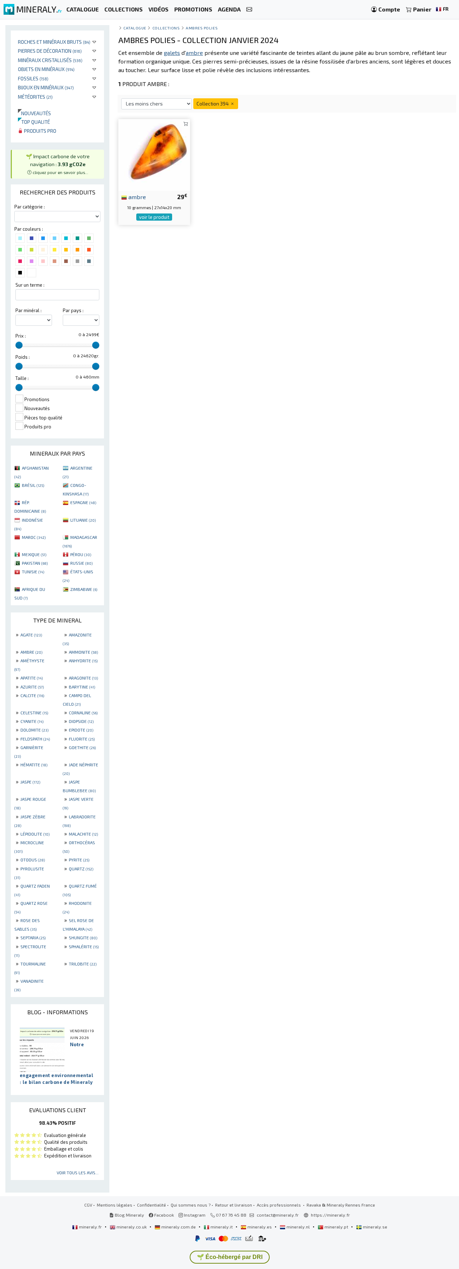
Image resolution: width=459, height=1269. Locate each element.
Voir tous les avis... (78, 1172)
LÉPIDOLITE (34, 833)
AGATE (31, 634)
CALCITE (32, 695)
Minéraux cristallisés (50, 60)
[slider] (19, 345)
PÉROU (80, 554)
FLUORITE (82, 738)
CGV (88, 1204)
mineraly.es (259, 1226)
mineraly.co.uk (131, 1226)
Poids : (22, 357)
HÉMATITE (33, 764)
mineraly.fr (90, 1226)
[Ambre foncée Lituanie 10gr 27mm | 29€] (154, 154)
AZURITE (32, 686)
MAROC (34, 537)
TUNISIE (33, 571)
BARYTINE (82, 686)
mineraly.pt (336, 1226)
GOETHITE (82, 747)
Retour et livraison (233, 1204)
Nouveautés (34, 113)
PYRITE (79, 859)
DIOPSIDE (81, 721)
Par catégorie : (29, 207)
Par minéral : (28, 310)
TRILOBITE (82, 963)
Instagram (194, 1214)
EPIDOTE (81, 729)
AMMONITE (83, 651)
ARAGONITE (83, 677)
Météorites (35, 97)
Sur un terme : (29, 285)
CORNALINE (83, 712)
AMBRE (31, 651)
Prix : (20, 336)
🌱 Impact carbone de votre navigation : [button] (58, 163)
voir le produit (154, 217)
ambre (136, 196)
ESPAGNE (83, 502)
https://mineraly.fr (330, 1214)
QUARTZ (81, 868)
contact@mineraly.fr (278, 1214)
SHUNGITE (83, 937)
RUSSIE (81, 562)
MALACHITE (83, 833)
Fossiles (33, 78)
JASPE (30, 781)
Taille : (22, 378)
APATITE (31, 677)
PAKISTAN (35, 562)
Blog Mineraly (129, 1214)
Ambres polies (202, 27)
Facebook (163, 1214)
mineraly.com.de (178, 1226)
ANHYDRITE (83, 660)
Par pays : (73, 310)
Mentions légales (114, 1204)
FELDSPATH (35, 738)
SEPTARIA (33, 937)
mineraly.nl (298, 1226)
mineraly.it (221, 1226)
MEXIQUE (34, 554)
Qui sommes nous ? (190, 1204)
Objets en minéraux (46, 69)
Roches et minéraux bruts (54, 42)
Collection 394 (213, 103)
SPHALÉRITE (84, 946)
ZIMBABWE (83, 589)
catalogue (134, 27)
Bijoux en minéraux (46, 87)
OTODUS (32, 859)
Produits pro (39, 131)
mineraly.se (374, 1226)
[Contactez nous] (249, 9)
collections (166, 27)
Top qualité (34, 122)
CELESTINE (34, 712)
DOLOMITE (34, 729)
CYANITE (31, 721)
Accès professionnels (279, 1204)
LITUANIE (83, 519)
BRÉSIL (33, 485)
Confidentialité (151, 1204)
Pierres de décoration (50, 51)
